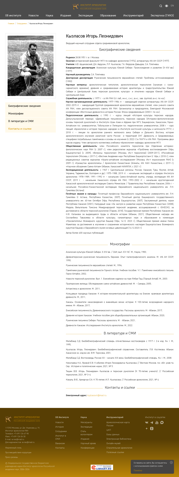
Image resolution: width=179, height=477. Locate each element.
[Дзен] (146, 429)
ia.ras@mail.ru (18, 439)
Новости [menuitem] (59, 422)
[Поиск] (160, 5)
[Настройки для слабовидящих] (166, 5)
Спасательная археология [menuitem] (119, 448)
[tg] (151, 423)
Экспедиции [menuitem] (86, 427)
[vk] (146, 423)
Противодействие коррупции (18, 453)
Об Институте (62, 417)
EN (172, 6)
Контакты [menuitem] (60, 448)
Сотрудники (22, 24)
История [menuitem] (59, 427)
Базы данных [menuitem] (112, 434)
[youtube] (156, 423)
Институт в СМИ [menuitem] (60, 437)
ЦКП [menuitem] (108, 430)
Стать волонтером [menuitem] (86, 433)
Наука (84, 417)
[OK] (151, 429)
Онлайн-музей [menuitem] (113, 443)
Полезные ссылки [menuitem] (115, 452)
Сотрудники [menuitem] (61, 431)
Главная (11, 24)
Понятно (138, 470)
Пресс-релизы (11, 457)
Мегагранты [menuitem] (86, 422)
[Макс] (162, 423)
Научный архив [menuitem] (88, 443)
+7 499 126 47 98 (21, 434)
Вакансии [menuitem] (60, 443)
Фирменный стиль (13, 448)
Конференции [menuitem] (87, 448)
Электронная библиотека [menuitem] (118, 439)
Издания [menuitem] (85, 439)
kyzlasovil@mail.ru (97, 395)
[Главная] (89, 7)
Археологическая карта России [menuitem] (118, 424)
